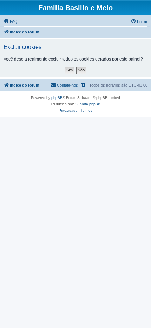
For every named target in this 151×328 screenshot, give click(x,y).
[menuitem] (11, 21)
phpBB (57, 98)
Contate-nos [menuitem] (67, 85)
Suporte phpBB (87, 104)
